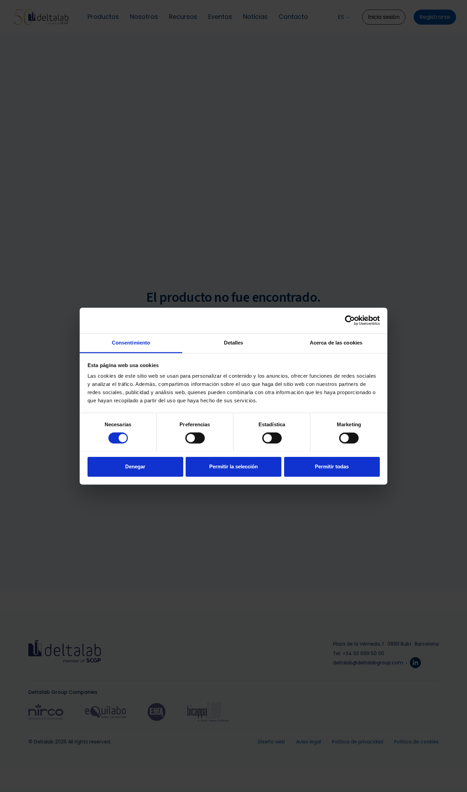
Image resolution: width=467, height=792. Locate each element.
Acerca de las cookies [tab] (336, 343)
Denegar (135, 466)
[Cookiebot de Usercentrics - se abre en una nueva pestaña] (350, 320)
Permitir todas (332, 466)
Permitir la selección (233, 466)
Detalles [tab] (233, 343)
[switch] (195, 437)
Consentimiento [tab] (131, 343)
